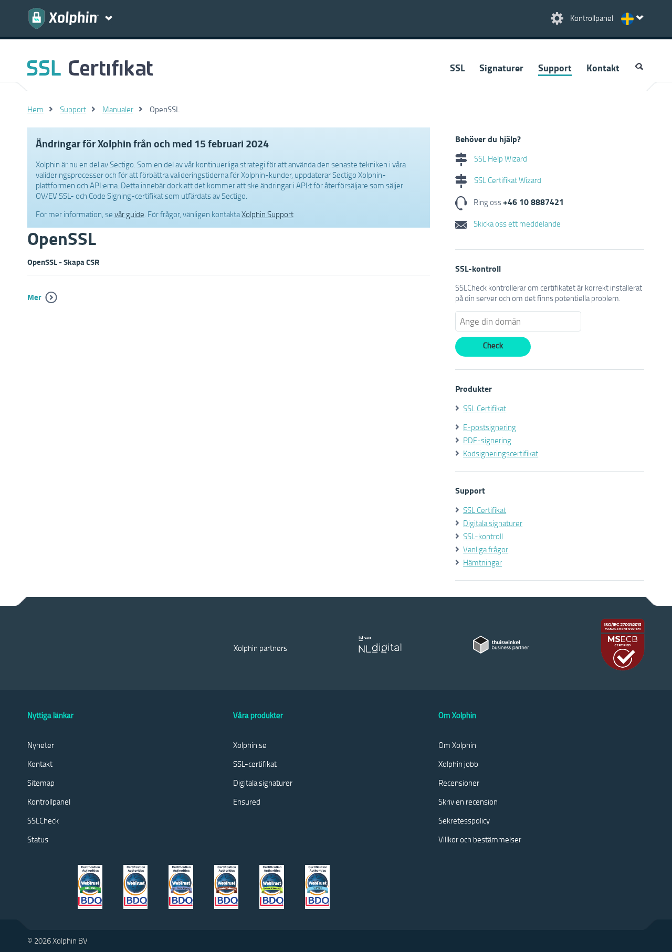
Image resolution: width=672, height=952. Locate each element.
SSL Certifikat (484, 408)
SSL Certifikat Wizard (506, 180)
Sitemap (41, 782)
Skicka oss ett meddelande (516, 223)
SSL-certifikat (255, 763)
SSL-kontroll (483, 536)
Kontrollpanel (48, 801)
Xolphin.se (250, 745)
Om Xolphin (457, 745)
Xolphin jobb (458, 763)
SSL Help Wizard (499, 158)
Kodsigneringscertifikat (500, 453)
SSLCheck (43, 820)
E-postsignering (489, 427)
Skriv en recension (468, 801)
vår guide (129, 214)
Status (37, 839)
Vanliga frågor (485, 549)
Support (555, 67)
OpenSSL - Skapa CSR (63, 262)
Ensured (246, 801)
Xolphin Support (267, 214)
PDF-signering (487, 440)
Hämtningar (482, 562)
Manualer (117, 109)
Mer (34, 297)
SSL (457, 67)
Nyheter (40, 745)
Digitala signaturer (492, 523)
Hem (35, 109)
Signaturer (501, 67)
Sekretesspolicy (464, 820)
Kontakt (603, 67)
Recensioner (458, 782)
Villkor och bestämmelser (479, 839)
